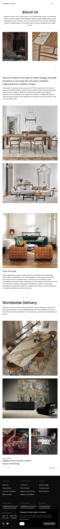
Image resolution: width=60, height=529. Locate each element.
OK (22, 523)
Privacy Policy (6, 488)
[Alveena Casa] (16, 3)
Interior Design (44, 485)
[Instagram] (3, 524)
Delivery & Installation (27, 494)
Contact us (24, 485)
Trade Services (44, 488)
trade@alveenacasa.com (28, 506)
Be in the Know (44, 491)
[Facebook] (7, 524)
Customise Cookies (49, 523)
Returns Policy (7, 494)
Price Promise (24, 488)
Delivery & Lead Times (27, 491)
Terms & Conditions (9, 491)
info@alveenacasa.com (10, 506)
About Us (5, 485)
